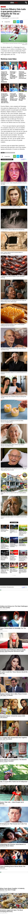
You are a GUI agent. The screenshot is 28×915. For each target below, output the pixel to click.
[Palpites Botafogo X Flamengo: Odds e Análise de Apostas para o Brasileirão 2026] (23, 565)
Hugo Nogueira (5, 18)
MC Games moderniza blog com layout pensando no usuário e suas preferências (13, 557)
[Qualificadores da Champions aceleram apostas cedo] (14, 527)
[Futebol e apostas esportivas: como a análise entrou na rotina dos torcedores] (23, 528)
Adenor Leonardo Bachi (9, 152)
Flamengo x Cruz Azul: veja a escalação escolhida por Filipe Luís (13, 75)
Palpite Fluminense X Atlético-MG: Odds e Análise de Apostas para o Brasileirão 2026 (5, 571)
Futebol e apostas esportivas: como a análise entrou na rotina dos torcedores (23, 533)
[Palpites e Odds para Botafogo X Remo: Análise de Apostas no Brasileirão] (5, 553)
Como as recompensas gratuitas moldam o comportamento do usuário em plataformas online (5, 546)
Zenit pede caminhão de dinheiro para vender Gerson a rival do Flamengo (13, 97)
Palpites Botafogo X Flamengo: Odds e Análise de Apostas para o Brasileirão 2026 (23, 571)
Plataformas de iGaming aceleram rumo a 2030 (4, 530)
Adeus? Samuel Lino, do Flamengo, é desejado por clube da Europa (22, 97)
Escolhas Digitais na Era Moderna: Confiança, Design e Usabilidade (14, 545)
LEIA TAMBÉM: (14, 522)
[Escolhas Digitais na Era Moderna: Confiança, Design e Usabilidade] (14, 540)
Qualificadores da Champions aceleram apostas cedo (13, 531)
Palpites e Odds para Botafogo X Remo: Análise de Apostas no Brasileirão (4, 558)
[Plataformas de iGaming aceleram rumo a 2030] (5, 527)
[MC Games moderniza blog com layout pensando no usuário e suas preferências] (14, 552)
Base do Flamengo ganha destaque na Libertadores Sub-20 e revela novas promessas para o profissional (23, 558)
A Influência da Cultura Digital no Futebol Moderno (22, 544)
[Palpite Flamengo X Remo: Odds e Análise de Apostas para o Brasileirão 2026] (14, 565)
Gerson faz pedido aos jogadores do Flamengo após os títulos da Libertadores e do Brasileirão (4, 77)
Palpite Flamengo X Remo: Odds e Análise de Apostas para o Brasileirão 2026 (14, 570)
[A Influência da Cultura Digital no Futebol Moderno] (23, 540)
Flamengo (3, 6)
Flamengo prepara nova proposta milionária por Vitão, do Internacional (22, 75)
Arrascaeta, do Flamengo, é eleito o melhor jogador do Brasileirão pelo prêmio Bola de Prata (4, 98)
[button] (25, 2)
